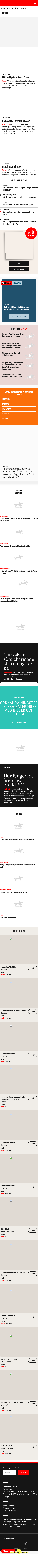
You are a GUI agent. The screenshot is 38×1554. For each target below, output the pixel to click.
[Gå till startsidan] (19, 2)
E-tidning (19, 263)
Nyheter (4, 8)
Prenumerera (19, 269)
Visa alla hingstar (19, 723)
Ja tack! (23, 1473)
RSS (14, 1543)
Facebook (4, 1543)
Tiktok (25, 1543)
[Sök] (3, 3)
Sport (9, 8)
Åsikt (17, 8)
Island (24, 8)
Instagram (9, 1543)
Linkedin (20, 1543)
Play (20, 8)
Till (19, 317)
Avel (13, 8)
